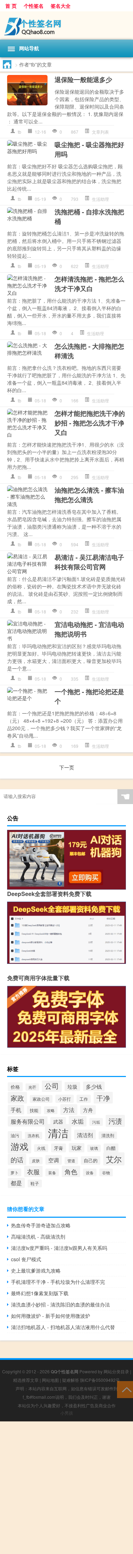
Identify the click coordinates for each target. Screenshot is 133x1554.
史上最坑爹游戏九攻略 (36, 1270)
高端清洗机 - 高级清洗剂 (38, 1236)
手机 (16, 1109)
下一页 (66, 767)
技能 (34, 1110)
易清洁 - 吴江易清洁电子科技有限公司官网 (89, 562)
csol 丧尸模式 (26, 1259)
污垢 (96, 1122)
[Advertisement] (66, 1487)
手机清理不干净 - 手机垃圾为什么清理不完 (58, 1281)
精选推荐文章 (26, 1380)
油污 (15, 1135)
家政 (17, 1097)
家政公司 (41, 1099)
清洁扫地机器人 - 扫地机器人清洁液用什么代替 (63, 1327)
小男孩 (66, 1413)
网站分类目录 (116, 1371)
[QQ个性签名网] (66, 25)
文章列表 (100, 132)
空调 (53, 1160)
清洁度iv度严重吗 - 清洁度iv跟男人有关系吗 (59, 1247)
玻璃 (94, 1148)
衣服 (33, 1171)
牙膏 (58, 1148)
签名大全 (61, 5)
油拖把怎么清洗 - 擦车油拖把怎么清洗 (89, 494)
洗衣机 (33, 1135)
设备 (90, 1172)
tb (19, 132)
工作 (83, 1099)
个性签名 (34, 5)
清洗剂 (107, 1135)
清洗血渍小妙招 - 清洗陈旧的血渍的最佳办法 (60, 1304)
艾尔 (114, 1158)
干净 (103, 1097)
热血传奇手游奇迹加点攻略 (41, 1225)
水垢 (78, 1121)
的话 (17, 1159)
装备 (52, 1172)
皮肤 (36, 1160)
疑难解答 (70, 1380)
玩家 (77, 1147)
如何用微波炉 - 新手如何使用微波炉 (50, 1315)
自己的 (91, 1160)
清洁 (58, 1132)
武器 (58, 1121)
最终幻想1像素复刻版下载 (39, 1293)
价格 (15, 1086)
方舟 (88, 1109)
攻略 (51, 1110)
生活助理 (100, 199)
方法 (68, 1109)
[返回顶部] (125, 1389)
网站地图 (50, 1380)
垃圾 (72, 1086)
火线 (41, 1148)
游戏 (19, 1146)
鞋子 (35, 1183)
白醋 (111, 1148)
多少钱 (94, 1086)
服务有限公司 (28, 1121)
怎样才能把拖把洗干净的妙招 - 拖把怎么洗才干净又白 (90, 423)
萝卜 (14, 1172)
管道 (71, 1160)
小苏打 (64, 1099)
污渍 (115, 1121)
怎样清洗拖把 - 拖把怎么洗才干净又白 (89, 283)
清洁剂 (85, 1135)
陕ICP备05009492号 (100, 1380)
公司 (52, 1086)
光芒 (32, 1087)
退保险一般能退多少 (83, 79)
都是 (16, 1183)
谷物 (106, 1172)
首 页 (11, 5)
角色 (71, 1171)
